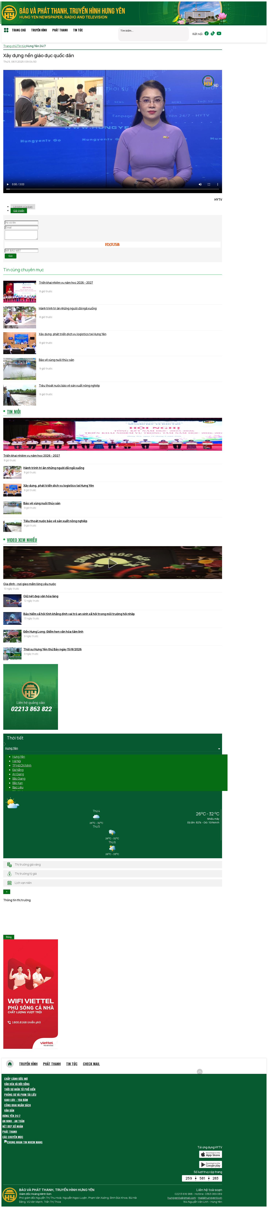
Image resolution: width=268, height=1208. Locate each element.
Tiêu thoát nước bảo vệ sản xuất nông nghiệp (69, 386)
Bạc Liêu (17, 787)
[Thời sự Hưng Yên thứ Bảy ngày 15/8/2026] (12, 654)
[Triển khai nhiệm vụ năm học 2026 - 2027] (19, 292)
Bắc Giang (18, 778)
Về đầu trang (213, 1070)
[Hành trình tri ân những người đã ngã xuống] (19, 317)
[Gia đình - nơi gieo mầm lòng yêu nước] (112, 563)
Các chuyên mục (12, 1137)
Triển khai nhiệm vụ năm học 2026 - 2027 (66, 283)
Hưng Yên (18, 757)
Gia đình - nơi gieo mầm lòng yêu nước (29, 584)
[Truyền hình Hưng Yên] (10, 1201)
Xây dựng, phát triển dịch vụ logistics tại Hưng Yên (72, 334)
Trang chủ (19, 30)
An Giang (18, 774)
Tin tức (78, 30)
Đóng (8, 937)
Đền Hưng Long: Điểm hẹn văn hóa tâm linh (53, 631)
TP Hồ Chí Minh (21, 765)
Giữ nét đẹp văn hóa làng (40, 596)
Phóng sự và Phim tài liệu (20, 1094)
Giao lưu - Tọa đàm (16, 1100)
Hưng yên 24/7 (11, 1116)
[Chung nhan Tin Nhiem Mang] (23, 1142)
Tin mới (14, 411)
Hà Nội (16, 761)
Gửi (11, 256)
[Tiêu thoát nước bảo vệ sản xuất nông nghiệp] (19, 395)
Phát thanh (60, 30)
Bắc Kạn (17, 783)
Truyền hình (39, 30)
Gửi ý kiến (18, 210)
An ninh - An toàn (13, 1121)
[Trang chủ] (10, 1064)
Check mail (91, 1063)
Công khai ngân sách (17, 1105)
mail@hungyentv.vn (210, 1197)
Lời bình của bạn (22, 206)
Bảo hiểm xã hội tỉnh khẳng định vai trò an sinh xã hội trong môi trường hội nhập (79, 614)
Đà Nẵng (18, 770)
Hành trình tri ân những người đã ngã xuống (68, 308)
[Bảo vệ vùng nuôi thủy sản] (19, 369)
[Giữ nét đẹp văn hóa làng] (12, 601)
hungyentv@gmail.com (182, 1197)
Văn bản (9, 1110)
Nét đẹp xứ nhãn (12, 1126)
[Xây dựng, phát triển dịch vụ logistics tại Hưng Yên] (19, 343)
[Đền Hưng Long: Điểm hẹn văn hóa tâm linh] (12, 637)
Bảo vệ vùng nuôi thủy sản (56, 360)
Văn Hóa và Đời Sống (17, 1084)
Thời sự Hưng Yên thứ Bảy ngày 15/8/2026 (52, 649)
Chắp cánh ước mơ (16, 1079)
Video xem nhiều (22, 539)
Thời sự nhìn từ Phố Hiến (19, 1089)
